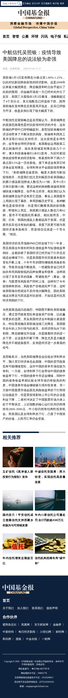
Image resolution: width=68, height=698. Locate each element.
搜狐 (18, 638)
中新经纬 (8, 631)
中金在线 (31, 638)
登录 (62, 3)
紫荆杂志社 (10, 624)
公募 (25, 36)
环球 (34, 36)
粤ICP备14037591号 (41, 669)
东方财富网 (41, 624)
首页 (6, 36)
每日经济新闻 (26, 631)
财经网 (60, 631)
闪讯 (44, 36)
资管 (15, 36)
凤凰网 (25, 624)
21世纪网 (45, 631)
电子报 (56, 3)
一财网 (46, 638)
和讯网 (7, 638)
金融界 (57, 624)
